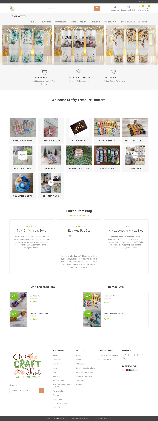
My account (115, 10)
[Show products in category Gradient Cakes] (22, 183)
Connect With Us (104, 360)
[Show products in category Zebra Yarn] (107, 155)
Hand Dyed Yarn (23, 141)
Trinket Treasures (51, 141)
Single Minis (107, 141)
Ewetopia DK (35, 296)
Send (41, 390)
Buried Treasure (79, 168)
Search (97, 8)
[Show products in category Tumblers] (135, 155)
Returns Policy (45, 77)
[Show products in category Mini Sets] (51, 155)
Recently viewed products (85, 368)
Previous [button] (9, 309)
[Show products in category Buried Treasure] (79, 155)
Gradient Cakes (23, 196)
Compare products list (128, 10)
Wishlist (79, 385)
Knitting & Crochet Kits (136, 141)
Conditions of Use (60, 403)
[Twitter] (124, 355)
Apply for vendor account (108, 356)
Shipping (56, 395)
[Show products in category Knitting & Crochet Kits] (135, 127)
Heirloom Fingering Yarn (39, 313)
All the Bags (51, 196)
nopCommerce (61, 418)
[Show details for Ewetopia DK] (18, 300)
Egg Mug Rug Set (79, 230)
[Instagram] (142, 355)
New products (58, 376)
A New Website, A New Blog (126, 230)
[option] (79, 45)
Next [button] (75, 309)
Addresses (80, 364)
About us (56, 408)
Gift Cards (79, 141)
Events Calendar (80, 77)
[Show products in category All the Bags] (51, 183)
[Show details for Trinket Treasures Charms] (92, 318)
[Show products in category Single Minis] (107, 127)
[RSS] (124, 359)
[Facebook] (129, 355)
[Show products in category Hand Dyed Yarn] (22, 127)
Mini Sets (51, 168)
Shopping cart (81, 381)
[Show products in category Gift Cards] (79, 127)
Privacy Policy (114, 77)
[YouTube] (133, 355)
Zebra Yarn (107, 168)
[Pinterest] (137, 355)
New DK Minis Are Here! (31, 230)
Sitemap (56, 356)
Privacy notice (58, 399)
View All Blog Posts (78, 216)
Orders (78, 360)
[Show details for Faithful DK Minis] (92, 300)
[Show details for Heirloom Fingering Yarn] (18, 318)
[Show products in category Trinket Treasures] (51, 127)
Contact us (57, 360)
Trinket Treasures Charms (114, 313)
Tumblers (135, 168)
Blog (54, 372)
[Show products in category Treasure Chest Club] (22, 155)
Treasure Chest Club (23, 168)
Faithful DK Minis (110, 296)
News (55, 368)
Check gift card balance (85, 372)
